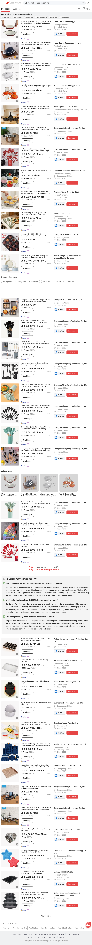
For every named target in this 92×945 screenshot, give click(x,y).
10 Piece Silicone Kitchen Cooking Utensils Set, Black (35, 545)
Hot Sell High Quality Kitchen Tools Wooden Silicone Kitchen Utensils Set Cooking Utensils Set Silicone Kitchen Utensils (35, 428)
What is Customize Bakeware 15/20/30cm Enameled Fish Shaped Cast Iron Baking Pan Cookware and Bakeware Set (48, 495)
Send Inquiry (27, 34)
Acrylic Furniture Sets (29, 286)
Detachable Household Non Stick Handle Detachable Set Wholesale (34, 256)
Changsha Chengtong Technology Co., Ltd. (70, 149)
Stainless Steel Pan (6, 17)
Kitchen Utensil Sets (10, 286)
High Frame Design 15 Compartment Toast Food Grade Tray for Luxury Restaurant (35, 639)
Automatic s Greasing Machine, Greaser (35, 830)
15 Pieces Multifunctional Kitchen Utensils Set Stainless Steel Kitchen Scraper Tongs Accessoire (35, 150)
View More (45, 916)
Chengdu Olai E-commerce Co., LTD (68, 234)
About (30, 937)
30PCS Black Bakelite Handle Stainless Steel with (36, 787)
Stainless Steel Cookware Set (67, 282)
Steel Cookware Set (81, 928)
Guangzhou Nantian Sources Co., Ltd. (68, 703)
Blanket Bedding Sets (65, 928)
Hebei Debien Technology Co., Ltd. (67, 21)
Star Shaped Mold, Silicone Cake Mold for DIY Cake (34, 851)
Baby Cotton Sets (18, 17)
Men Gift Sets (47, 282)
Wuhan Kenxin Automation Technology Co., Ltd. (71, 640)
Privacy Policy (52, 937)
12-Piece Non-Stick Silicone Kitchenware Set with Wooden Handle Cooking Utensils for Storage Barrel (36, 449)
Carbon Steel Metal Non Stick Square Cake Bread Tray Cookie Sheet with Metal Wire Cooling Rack (36, 766)
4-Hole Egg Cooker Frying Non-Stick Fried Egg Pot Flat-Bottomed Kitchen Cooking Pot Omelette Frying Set (36, 192)
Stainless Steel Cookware (12, 282)
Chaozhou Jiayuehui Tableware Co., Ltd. (70, 170)
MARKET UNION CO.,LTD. (63, 872)
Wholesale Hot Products (47, 934)
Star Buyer (61, 934)
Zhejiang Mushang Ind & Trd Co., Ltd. (68, 107)
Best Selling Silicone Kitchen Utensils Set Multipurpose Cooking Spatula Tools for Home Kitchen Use (34, 364)
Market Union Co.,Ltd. (62, 213)
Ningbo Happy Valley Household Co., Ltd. (70, 744)
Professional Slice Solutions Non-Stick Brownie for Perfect (34, 872)
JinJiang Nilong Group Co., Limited (67, 192)
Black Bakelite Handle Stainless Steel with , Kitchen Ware (35, 128)
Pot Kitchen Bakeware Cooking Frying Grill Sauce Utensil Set (35, 107)
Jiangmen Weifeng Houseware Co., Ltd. (69, 128)
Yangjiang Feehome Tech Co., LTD (67, 765)
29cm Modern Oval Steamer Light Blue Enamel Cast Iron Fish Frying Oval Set (36, 43)
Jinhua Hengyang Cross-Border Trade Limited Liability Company (68, 256)
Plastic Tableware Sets (41, 17)
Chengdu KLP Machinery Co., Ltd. (67, 829)
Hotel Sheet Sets (29, 17)
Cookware (6, 928)
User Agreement (39, 937)
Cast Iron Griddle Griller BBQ (35, 682)
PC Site (68, 934)
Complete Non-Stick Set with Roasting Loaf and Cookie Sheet (34, 235)
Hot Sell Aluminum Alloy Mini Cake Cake (36, 703)
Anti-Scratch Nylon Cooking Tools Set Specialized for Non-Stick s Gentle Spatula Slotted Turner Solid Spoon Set (34, 213)
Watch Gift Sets (53, 17)
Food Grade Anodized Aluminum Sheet (34, 660)
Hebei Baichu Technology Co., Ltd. (67, 681)
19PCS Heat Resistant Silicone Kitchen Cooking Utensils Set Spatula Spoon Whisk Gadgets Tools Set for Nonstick (35, 343)
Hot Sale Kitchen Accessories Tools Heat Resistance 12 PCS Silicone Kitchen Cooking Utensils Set (36, 503)
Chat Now (61, 34)
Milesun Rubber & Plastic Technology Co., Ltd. (70, 851)
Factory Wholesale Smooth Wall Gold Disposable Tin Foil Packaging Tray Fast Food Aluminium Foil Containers (36, 723)
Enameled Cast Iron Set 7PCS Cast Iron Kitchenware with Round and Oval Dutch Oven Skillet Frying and (36, 86)
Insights (76, 934)
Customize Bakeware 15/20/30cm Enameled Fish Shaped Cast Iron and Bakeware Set (36, 64)
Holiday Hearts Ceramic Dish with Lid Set (36, 171)
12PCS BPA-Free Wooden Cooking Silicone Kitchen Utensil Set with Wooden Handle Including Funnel (35, 385)
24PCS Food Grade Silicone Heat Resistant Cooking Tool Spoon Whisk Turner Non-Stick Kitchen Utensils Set (35, 406)
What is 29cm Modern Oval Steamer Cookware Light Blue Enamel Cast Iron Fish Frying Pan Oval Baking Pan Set (29, 495)
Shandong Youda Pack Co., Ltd (66, 723)
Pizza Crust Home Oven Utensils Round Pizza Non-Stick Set (34, 893)
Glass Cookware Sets (48, 928)
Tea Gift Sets (33, 928)
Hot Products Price (30, 934)
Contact (61, 937)
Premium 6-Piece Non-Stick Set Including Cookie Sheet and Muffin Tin (35, 300)
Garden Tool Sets (32, 282)
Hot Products (17, 934)
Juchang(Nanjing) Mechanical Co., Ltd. (69, 660)
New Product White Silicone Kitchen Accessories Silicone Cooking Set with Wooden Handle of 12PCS (34, 321)
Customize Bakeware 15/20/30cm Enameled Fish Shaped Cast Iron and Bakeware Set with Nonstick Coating (36, 22)
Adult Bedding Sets (64, 17)
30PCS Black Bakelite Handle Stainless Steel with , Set (36, 808)
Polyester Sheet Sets (20, 928)
